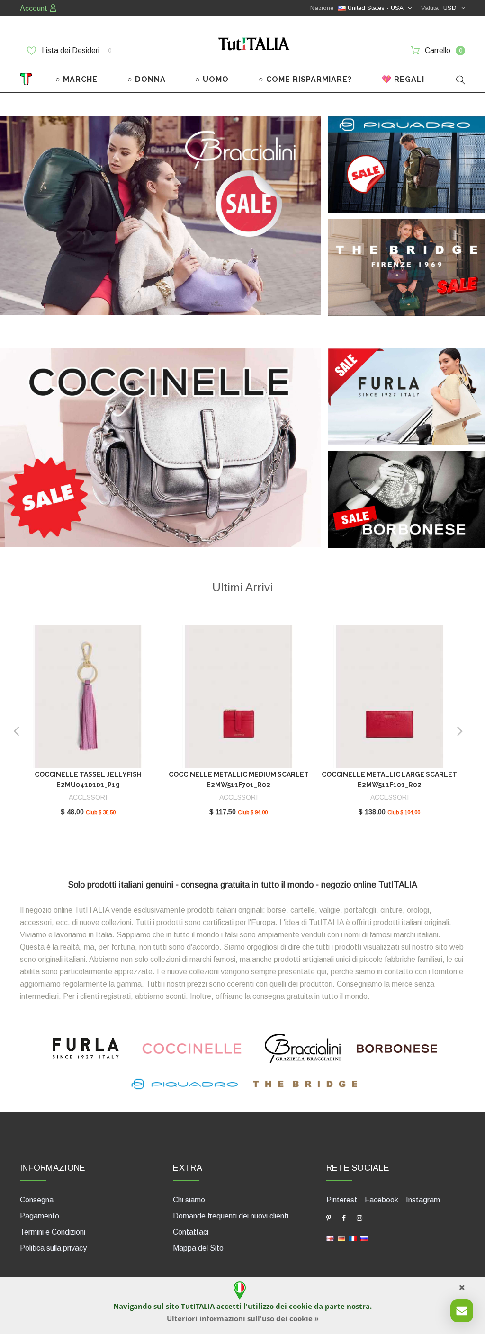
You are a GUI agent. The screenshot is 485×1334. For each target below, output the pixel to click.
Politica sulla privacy (53, 1248)
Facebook (381, 1200)
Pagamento (39, 1216)
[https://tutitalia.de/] (341, 1237)
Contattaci (190, 1232)
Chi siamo (189, 1200)
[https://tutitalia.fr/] (353, 1237)
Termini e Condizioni (52, 1232)
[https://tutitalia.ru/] (364, 1237)
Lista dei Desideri (75, 50)
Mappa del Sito (198, 1248)
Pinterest (341, 1200)
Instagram (423, 1200)
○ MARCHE (76, 79)
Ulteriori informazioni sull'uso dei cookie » (243, 1318)
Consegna (37, 1200)
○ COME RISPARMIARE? (305, 79)
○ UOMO (212, 79)
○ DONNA (146, 79)
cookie (300, 1306)
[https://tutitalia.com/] (330, 1237)
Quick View (88, 699)
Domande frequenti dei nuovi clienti (230, 1216)
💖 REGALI (403, 79)
